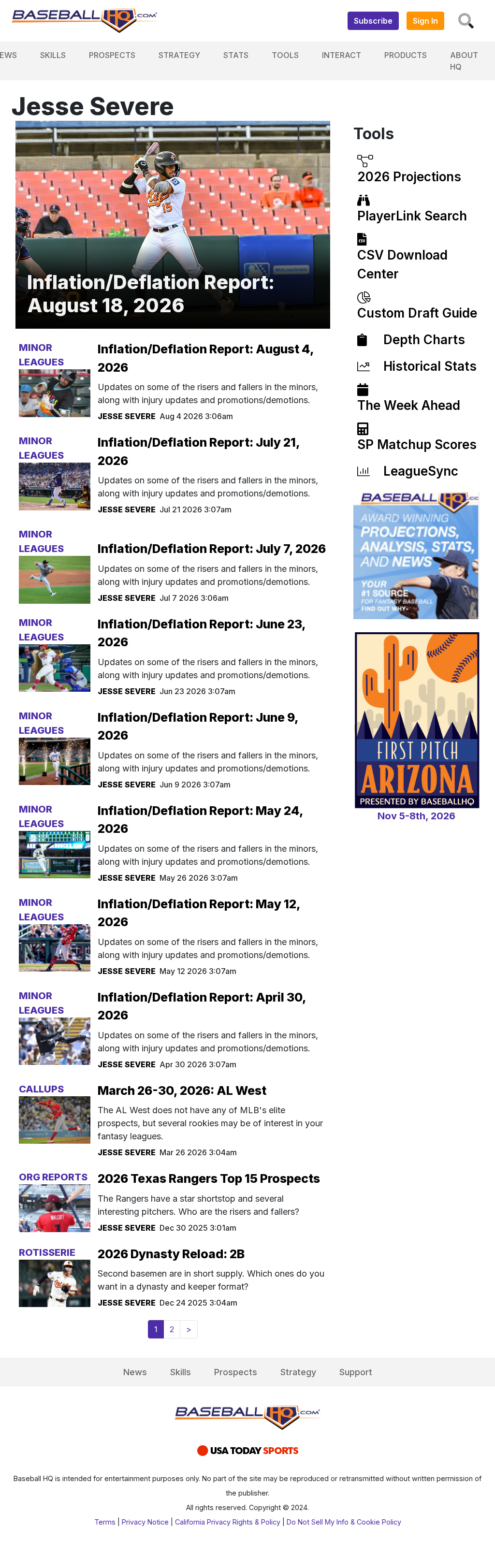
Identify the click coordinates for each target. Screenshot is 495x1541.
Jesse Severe (127, 416)
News (135, 1372)
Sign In (425, 21)
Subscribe (373, 21)
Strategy (179, 55)
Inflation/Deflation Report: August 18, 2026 (151, 293)
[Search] (466, 21)
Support (355, 1372)
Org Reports (53, 1177)
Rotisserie (47, 1252)
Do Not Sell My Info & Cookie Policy (344, 1522)
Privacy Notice (145, 1522)
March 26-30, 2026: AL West (182, 1090)
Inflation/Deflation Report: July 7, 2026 (212, 548)
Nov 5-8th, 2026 (416, 816)
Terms (105, 1522)
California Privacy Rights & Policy (227, 1522)
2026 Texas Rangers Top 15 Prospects (209, 1178)
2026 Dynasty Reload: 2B (171, 1254)
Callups (41, 1089)
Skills (53, 55)
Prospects (112, 55)
